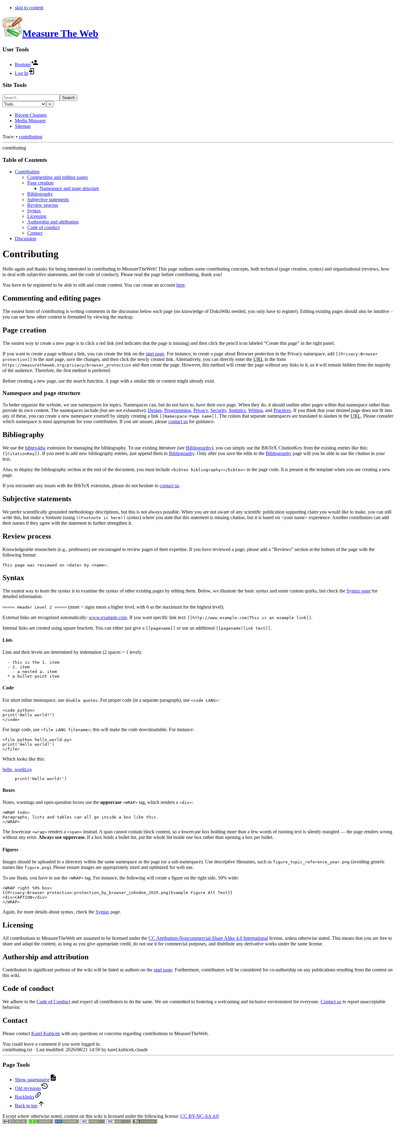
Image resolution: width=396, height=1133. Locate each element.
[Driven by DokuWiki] (144, 1122)
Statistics (237, 410)
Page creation (40, 182)
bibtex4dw (35, 447)
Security (218, 410)
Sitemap (23, 126)
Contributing (27, 171)
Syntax (34, 210)
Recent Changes (31, 115)
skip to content (29, 7)
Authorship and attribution (53, 221)
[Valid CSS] (118, 1122)
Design (155, 410)
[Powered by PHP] (66, 1122)
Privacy (200, 410)
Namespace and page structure (69, 188)
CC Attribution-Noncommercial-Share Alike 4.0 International (208, 938)
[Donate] (40, 1122)
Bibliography (40, 194)
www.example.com (108, 617)
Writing (255, 410)
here (180, 285)
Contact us (331, 1001)
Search (68, 97)
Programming (177, 410)
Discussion (25, 238)
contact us (178, 421)
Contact (34, 233)
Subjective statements (48, 199)
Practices (282, 410)
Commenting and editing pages (57, 177)
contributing (30, 136)
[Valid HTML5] (92, 1122)
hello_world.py (17, 769)
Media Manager (30, 120)
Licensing (36, 216)
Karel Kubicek (45, 1033)
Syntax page (358, 590)
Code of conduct (43, 227)
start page (155, 353)
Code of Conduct (53, 1001)
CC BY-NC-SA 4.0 (199, 1116)
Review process (42, 205)
